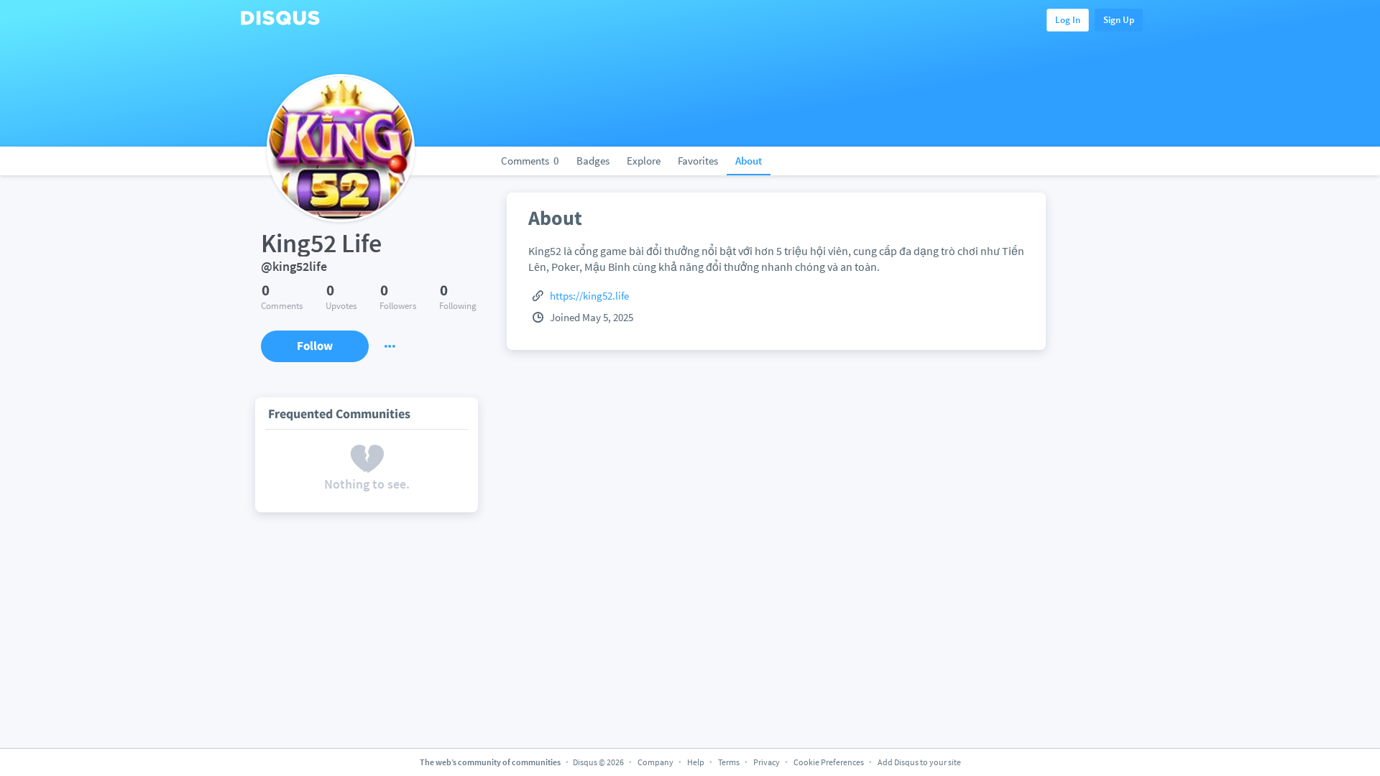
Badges (593, 160)
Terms (729, 762)
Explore (644, 160)
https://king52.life (589, 295)
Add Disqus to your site (919, 762)
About (748, 160)
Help (695, 762)
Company (655, 762)
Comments (530, 160)
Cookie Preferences (829, 762)
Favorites (698, 160)
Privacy (766, 762)
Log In (1067, 20)
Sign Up (1118, 20)
